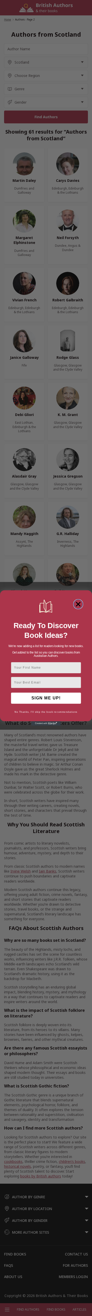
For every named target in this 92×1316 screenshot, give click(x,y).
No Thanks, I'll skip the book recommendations (46, 712)
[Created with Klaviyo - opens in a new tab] (46, 723)
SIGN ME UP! (46, 698)
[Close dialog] (78, 604)
